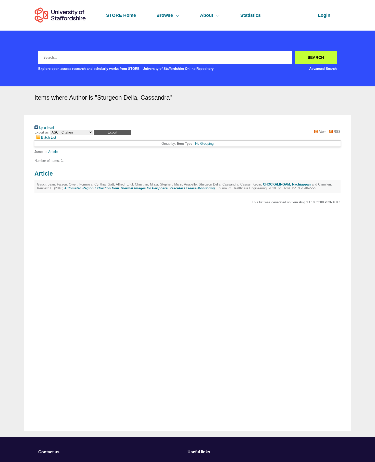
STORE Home (121, 15)
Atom (322, 132)
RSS (337, 132)
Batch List (48, 137)
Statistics (250, 15)
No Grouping (204, 144)
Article (53, 152)
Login (324, 15)
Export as (41, 132)
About (206, 15)
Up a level (46, 128)
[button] (112, 132)
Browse (164, 15)
